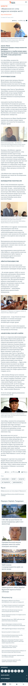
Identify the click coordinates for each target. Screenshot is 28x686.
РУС (10, 684)
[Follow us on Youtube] (9, 671)
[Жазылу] (22, 671)
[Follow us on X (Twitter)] (5, 671)
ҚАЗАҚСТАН (4, 6)
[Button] (14, 21)
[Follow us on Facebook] (2, 671)
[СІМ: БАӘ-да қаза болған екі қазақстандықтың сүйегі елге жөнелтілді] (14, 511)
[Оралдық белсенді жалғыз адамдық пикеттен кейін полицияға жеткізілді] (14, 534)
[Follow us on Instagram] (12, 671)
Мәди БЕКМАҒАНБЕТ (6, 14)
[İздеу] (23, 684)
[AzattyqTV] (17, 684)
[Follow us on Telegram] (15, 671)
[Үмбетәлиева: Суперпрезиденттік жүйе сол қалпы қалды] (14, 556)
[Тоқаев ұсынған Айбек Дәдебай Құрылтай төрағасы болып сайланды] (14, 579)
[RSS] (18, 671)
